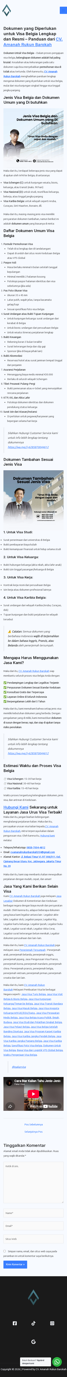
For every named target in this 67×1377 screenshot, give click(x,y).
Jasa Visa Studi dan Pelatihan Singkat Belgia (37, 1022)
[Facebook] (14, 1323)
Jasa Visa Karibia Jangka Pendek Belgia (33, 1036)
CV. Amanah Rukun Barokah (34, 671)
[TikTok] (33, 1323)
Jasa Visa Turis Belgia (33, 994)
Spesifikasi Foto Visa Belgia (27, 1045)
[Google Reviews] (33, 1342)
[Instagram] (52, 1323)
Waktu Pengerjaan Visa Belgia (20, 1054)
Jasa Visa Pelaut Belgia (16, 1026)
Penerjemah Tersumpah (32, 949)
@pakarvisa (19, 1066)
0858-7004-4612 (36, 847)
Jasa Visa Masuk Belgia (24, 1008)
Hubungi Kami (15, 807)
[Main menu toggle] (63, 10)
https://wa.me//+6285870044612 (28, 447)
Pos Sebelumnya (33, 1124)
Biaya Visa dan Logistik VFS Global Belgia (40, 1050)
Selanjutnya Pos (34, 1132)
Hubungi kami (47, 835)
